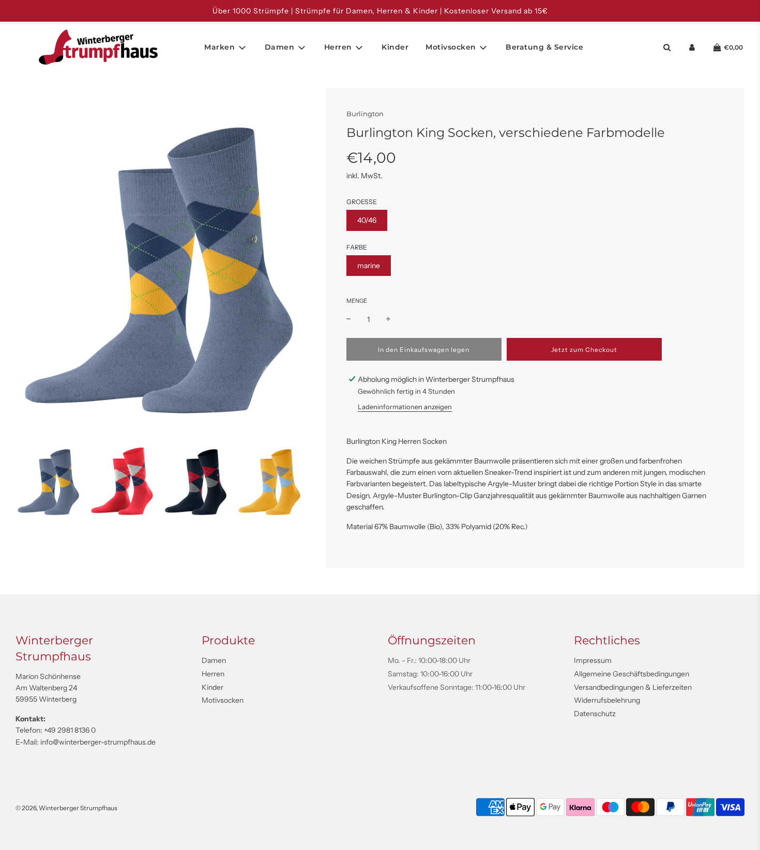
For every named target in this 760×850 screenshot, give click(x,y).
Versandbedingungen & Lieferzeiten (633, 687)
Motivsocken (223, 700)
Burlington (365, 114)
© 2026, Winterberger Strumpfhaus (66, 808)
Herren (213, 673)
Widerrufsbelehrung (607, 700)
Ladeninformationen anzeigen (405, 407)
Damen (214, 660)
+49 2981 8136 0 (70, 730)
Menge (356, 300)
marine (368, 265)
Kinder (395, 47)
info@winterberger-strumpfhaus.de (98, 742)
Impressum (593, 660)
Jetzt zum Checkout (584, 349)
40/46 (366, 220)
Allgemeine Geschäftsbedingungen (631, 673)
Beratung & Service (544, 47)
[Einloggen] (692, 47)
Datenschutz (595, 713)
